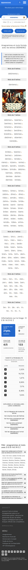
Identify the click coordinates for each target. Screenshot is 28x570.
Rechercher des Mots (21, 31)
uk (3, 554)
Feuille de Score (7, 541)
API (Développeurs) (8, 545)
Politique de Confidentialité (11, 543)
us (6, 554)
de (6, 551)
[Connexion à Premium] (19, 2)
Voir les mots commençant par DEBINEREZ (14, 419)
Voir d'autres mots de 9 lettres (14, 416)
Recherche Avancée (9, 536)
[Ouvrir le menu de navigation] (24, 2)
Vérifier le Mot (7, 31)
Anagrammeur (7, 534)
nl (17, 551)
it (14, 551)
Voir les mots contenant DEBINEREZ (14, 423)
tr (24, 551)
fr (12, 551)
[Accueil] (6, 2)
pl (20, 551)
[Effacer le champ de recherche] (24, 17)
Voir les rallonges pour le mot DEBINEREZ (14, 432)
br (2, 551)
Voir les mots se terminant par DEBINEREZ (14, 428)
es (9, 551)
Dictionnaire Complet (9, 539)
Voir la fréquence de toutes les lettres (14, 412)
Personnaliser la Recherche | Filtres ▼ (14, 26)
